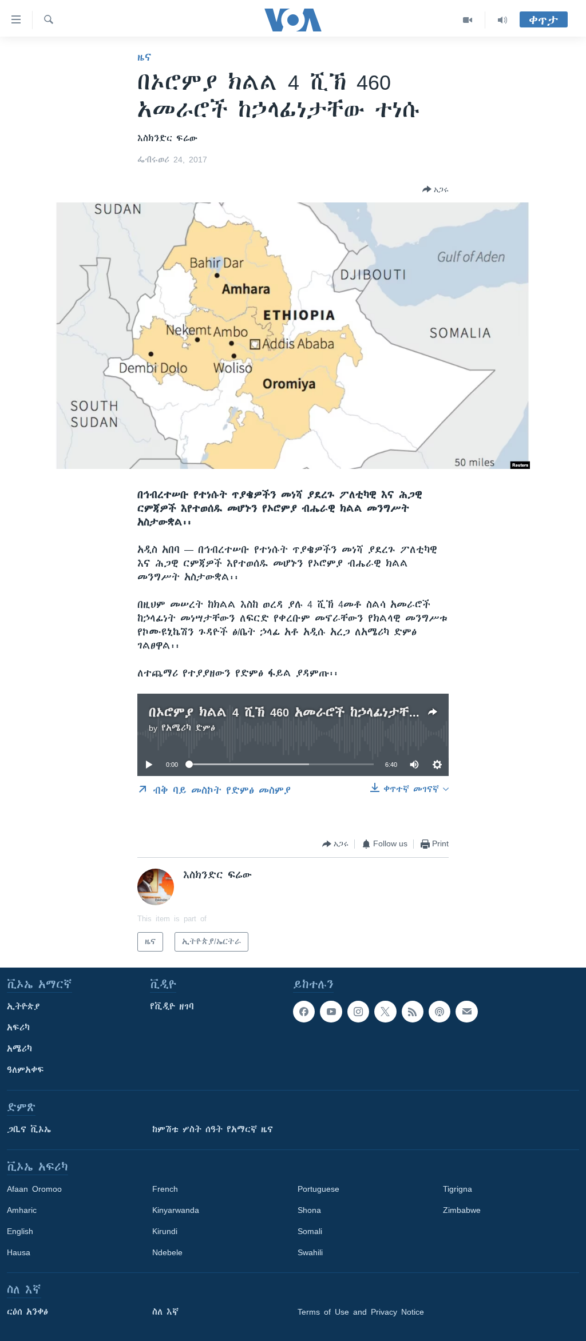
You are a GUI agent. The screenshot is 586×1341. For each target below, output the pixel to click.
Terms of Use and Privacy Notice (361, 1312)
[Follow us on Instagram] (358, 1011)
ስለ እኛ (165, 1312)
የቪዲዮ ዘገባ (172, 1006)
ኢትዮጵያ (23, 1006)
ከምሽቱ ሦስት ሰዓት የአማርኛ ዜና (212, 1129)
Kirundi (164, 1231)
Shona (309, 1210)
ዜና (144, 57)
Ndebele (167, 1252)
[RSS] (412, 1011)
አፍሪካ (18, 1027)
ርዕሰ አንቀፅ (27, 1312)
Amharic (22, 1210)
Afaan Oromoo (34, 1189)
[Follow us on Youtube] (331, 1011)
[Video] (467, 20)
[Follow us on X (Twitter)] (385, 1011)
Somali (310, 1231)
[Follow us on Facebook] (304, 1011)
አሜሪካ (19, 1049)
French (165, 1189)
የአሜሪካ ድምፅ (188, 728)
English (20, 1231)
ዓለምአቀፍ (25, 1070)
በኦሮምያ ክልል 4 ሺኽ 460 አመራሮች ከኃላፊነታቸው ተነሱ (300, 712)
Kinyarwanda (175, 1210)
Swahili (310, 1252)
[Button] (435, 189)
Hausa (18, 1252)
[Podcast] (439, 1011)
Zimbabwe (462, 1210)
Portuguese (318, 1189)
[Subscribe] (466, 1011)
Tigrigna (457, 1189)
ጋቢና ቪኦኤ (29, 1129)
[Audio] (502, 20)
